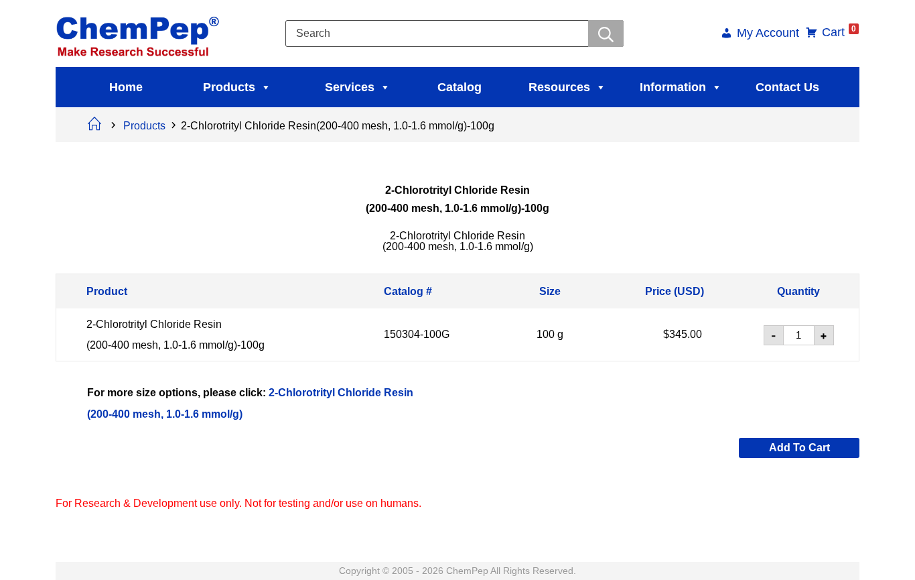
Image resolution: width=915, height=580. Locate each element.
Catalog (459, 87)
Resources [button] (559, 87)
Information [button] (673, 87)
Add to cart (799, 447)
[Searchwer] (606, 33)
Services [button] (349, 87)
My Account (768, 34)
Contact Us (787, 87)
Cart (839, 32)
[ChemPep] (140, 32)
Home (126, 87)
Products (229, 87)
